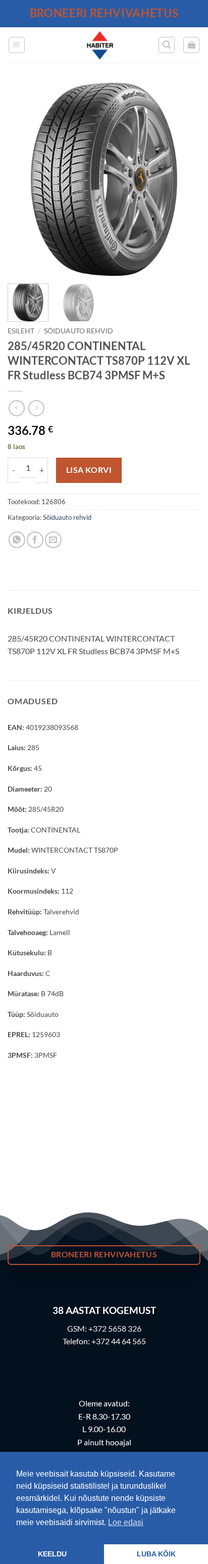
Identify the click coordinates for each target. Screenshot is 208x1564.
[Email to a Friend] (53, 539)
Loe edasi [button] (125, 1522)
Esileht (21, 331)
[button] (17, 45)
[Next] (184, 179)
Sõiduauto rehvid (78, 331)
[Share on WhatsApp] (17, 539)
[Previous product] (36, 408)
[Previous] (24, 179)
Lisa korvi (89, 469)
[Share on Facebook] (35, 539)
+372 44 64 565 (118, 1341)
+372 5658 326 (114, 1328)
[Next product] (16, 408)
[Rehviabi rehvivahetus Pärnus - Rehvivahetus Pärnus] (99, 45)
